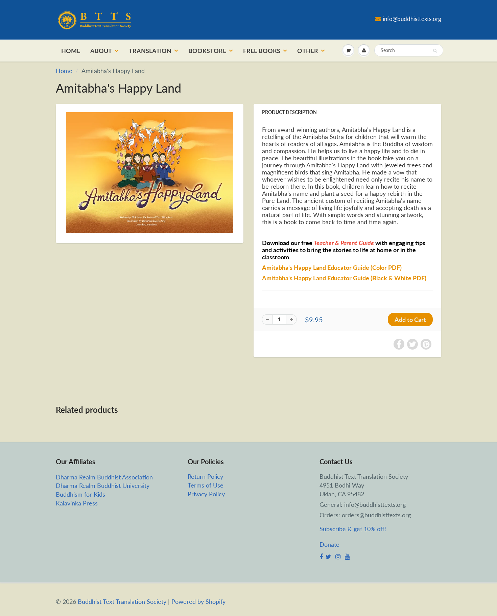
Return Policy (205, 476)
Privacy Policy (206, 494)
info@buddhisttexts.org (412, 18)
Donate (329, 544)
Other (307, 50)
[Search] (435, 50)
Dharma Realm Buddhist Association (104, 477)
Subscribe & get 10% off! (353, 528)
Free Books (261, 50)
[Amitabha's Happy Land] (149, 173)
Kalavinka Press (77, 503)
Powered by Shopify (198, 601)
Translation (150, 50)
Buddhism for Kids (80, 494)
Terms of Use (205, 485)
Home (70, 50)
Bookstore (207, 50)
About (101, 50)
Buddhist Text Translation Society (122, 601)
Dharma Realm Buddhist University (102, 485)
